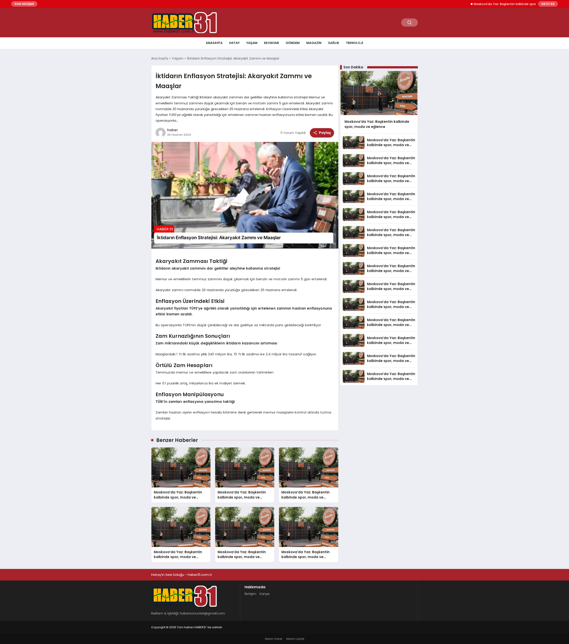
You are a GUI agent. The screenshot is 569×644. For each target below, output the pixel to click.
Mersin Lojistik (295, 639)
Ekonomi (271, 43)
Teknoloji (354, 43)
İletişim (250, 593)
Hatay (234, 43)
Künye (265, 593)
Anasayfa (214, 43)
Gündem (293, 43)
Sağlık (333, 43)
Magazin (313, 43)
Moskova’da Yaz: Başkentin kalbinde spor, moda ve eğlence (501, 4)
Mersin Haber (273, 639)
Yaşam (251, 43)
